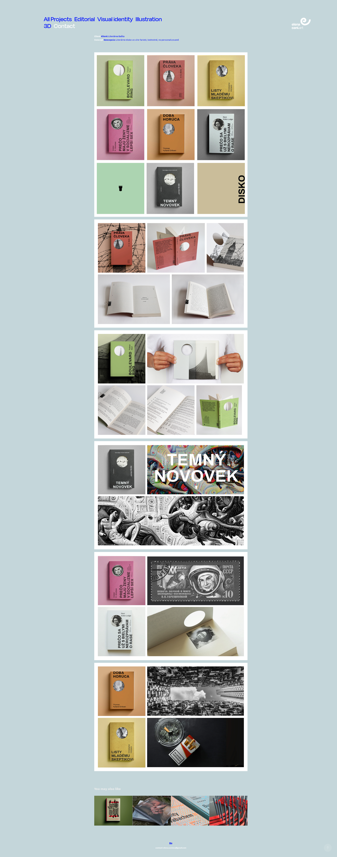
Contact (64, 25)
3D (47, 25)
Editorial (84, 19)
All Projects (58, 19)
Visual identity (115, 19)
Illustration (149, 19)
